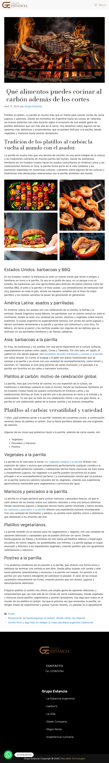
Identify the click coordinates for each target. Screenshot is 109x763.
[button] (8, 754)
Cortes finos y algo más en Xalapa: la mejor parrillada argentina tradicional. (51, 622)
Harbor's (52, 706)
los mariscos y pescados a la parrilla (24, 509)
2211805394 (57, 671)
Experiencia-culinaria (60, 737)
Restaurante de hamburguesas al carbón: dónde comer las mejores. (47, 618)
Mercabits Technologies (73, 758)
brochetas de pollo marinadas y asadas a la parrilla (73, 354)
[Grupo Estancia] (14, 5)
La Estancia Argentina (61, 698)
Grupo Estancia (54, 691)
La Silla (51, 713)
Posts (11, 613)
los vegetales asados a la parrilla (63, 461)
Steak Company (57, 721)
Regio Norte (54, 729)
